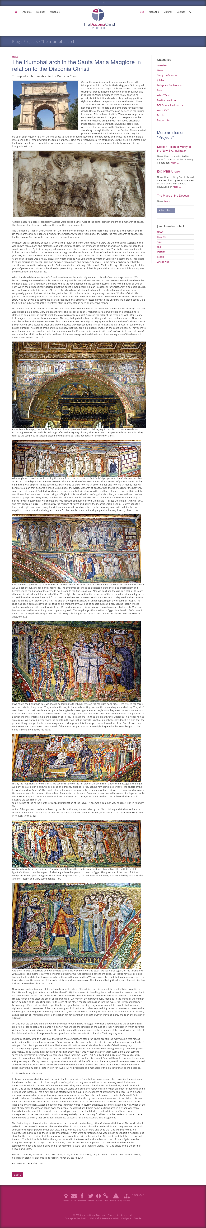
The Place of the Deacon (173, 195)
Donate (56, 11)
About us (27, 11)
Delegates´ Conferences (170, 85)
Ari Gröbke (135, 1218)
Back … (17, 1174)
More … (175, 162)
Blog (142, 11)
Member (40, 11)
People (160, 115)
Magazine (154, 11)
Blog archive (163, 120)
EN (103, 2)
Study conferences (167, 75)
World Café (163, 110)
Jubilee (160, 80)
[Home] (16, 12)
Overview (162, 65)
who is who (163, 261)
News (15, 56)
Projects (30, 41)
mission (161, 251)
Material (168, 11)
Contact (181, 11)
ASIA (159, 241)
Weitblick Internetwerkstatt (104, 1218)
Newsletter (138, 1194)
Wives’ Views (163, 95)
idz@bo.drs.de (125, 1215)
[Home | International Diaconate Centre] (103, 12)
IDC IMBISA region (169, 171)
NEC (159, 246)
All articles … (166, 210)
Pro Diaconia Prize (167, 100)
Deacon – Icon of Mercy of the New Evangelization (174, 148)
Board (160, 90)
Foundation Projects (170, 105)
